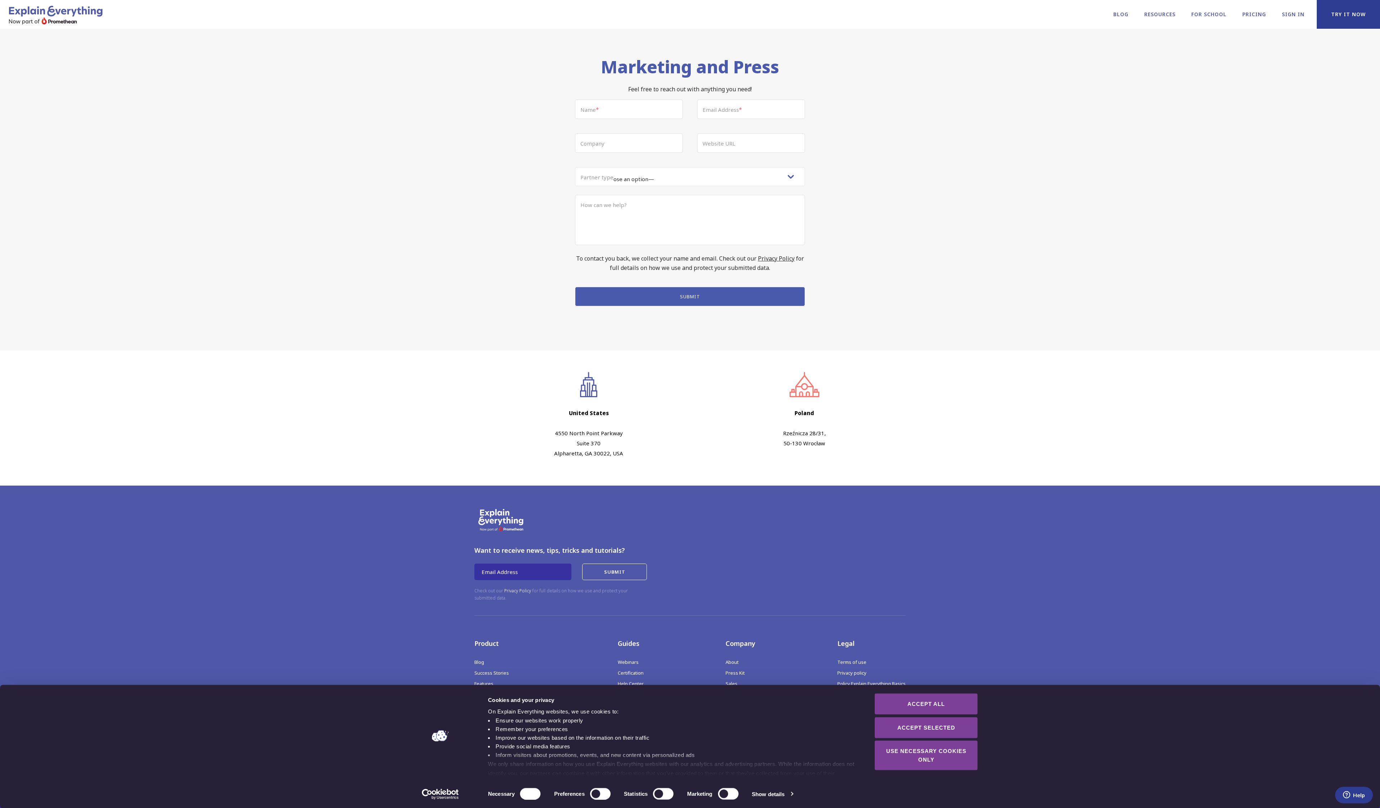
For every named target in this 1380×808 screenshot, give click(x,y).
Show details (768, 794)
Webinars (628, 662)
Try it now (1348, 14)
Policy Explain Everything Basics (871, 683)
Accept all (926, 704)
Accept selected (926, 727)
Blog (1120, 14)
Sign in (1293, 14)
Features (483, 683)
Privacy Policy (776, 258)
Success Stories (491, 673)
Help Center (631, 683)
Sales (731, 683)
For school (1209, 14)
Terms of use (851, 662)
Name (589, 109)
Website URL (719, 143)
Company (592, 143)
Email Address (722, 109)
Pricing (1254, 14)
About (732, 662)
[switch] (592, 793)
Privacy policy (851, 673)
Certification (631, 673)
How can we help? (603, 204)
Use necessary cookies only (926, 755)
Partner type (596, 177)
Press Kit (735, 673)
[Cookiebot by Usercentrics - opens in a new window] (440, 794)
